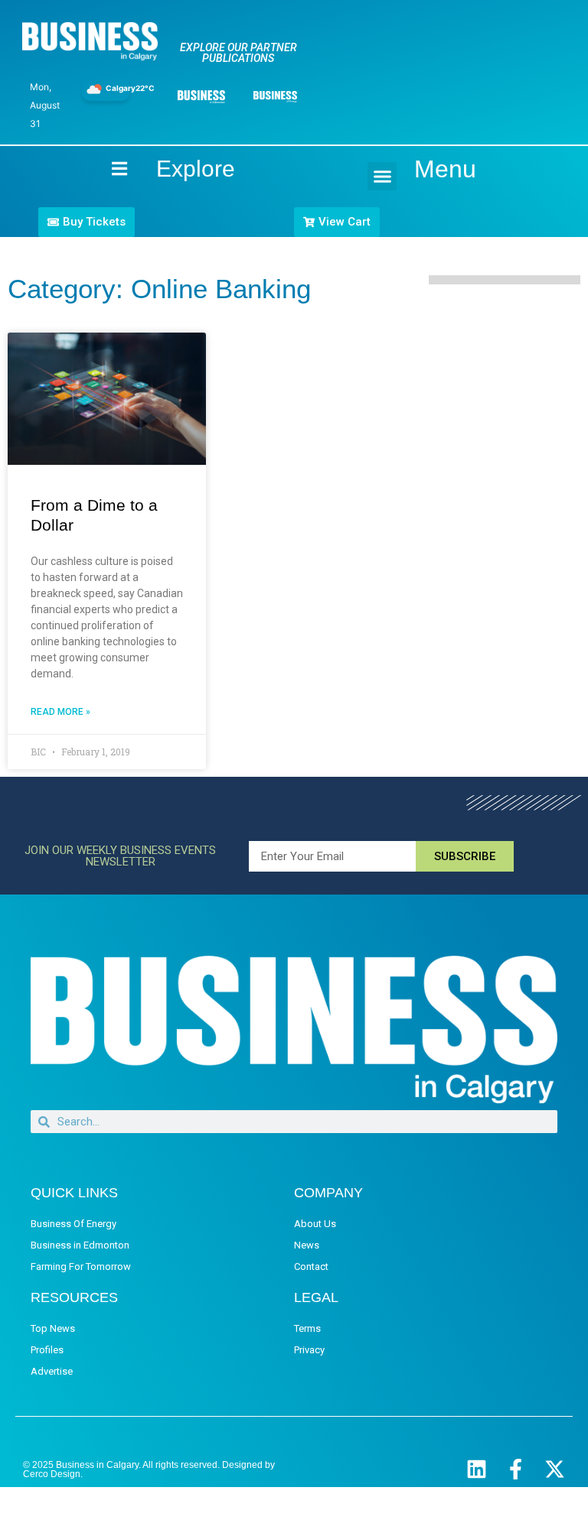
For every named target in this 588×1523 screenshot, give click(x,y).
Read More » (60, 711)
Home (106, 168)
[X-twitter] (554, 1469)
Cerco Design (51, 1474)
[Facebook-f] (515, 1469)
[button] (382, 176)
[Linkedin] (476, 1469)
